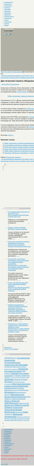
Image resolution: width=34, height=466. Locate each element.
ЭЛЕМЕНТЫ (8, 414)
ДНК (13, 375)
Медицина (7, 13)
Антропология (8, 2)
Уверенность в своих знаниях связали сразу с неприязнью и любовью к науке (18, 325)
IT (16, 358)
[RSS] (9, 34)
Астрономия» (17, 72)
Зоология (8, 379)
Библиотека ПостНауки (19, 367)
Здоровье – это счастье (10, 377)
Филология (18, 412)
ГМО (23, 371)
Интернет (24, 379)
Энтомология (10, 416)
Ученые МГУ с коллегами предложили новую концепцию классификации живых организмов (18, 261)
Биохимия (8, 371)
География (7, 9)
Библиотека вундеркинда (11, 369)
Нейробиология (11, 403)
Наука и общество (12, 401)
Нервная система (24, 403)
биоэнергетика (21, 418)
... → (13, 238)
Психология (8, 18)
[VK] (5, 34)
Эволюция (17, 414)
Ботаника (17, 371)
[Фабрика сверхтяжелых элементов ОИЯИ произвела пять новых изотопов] (19, 313)
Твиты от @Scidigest (11, 349)
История (8, 382)
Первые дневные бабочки (17, 227)
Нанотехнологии (18, 399)
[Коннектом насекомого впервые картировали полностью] (19, 246)
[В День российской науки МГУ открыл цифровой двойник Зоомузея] (19, 291)
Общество (7, 15)
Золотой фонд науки (23, 377)
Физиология (9, 412)
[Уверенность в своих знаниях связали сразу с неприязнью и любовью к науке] (19, 332)
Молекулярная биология (15, 397)
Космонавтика (10, 388)
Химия (6, 25)
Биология (7, 7)
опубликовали (22, 92)
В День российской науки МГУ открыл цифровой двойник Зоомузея (18, 284)
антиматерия (13, 418)
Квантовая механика (21, 384)
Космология (22, 386)
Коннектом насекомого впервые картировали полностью (19, 242)
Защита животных (22, 376)
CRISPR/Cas (9, 358)
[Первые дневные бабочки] (17, 229)
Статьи (6, 20)
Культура (20, 388)
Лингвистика (15, 390)
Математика (24, 390)
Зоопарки (17, 379)
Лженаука (7, 11)
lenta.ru (10, 135)
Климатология (10, 386)
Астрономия (8, 6)
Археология (8, 4)
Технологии (8, 22)
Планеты (18, 157)
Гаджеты (7, 373)
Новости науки (8, 29)
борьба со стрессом (23, 420)
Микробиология (17, 395)
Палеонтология (9, 16)
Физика (6, 23)
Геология (8, 376)
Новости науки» (6, 72)
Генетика (15, 373)
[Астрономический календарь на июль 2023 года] (19, 216)
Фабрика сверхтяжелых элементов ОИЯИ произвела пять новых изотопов (17, 306)
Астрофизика (8, 367)
